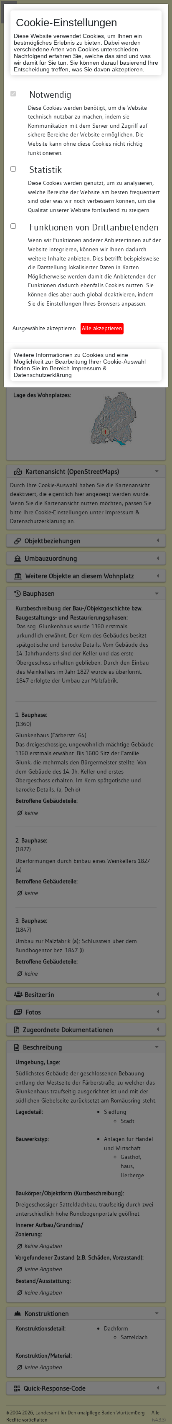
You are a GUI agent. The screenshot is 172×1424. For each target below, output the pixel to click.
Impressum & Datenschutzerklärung (60, 371)
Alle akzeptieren (102, 328)
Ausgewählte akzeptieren (44, 328)
